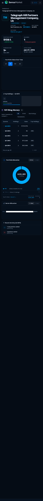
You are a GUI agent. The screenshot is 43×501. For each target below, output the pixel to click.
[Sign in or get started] (40, 3)
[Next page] (39, 150)
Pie (32, 160)
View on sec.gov (16, 32)
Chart (32, 203)
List (37, 160)
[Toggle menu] (2, 2)
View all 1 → (13, 197)
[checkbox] (3, 126)
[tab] (6, 64)
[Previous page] (30, 150)
